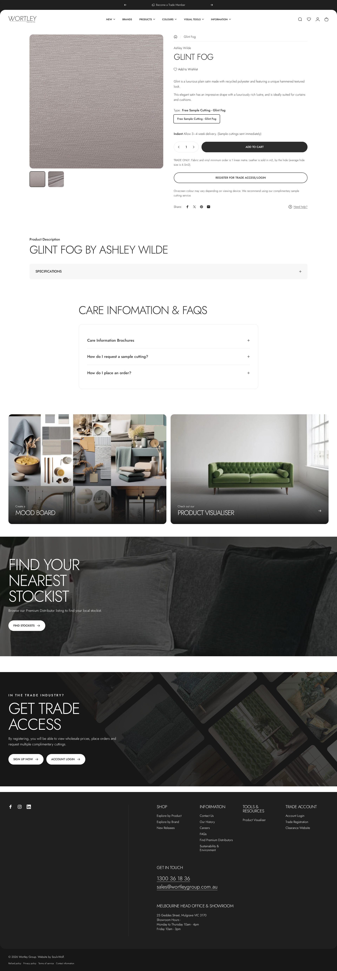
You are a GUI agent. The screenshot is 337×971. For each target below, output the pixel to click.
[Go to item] (37, 179)
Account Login (295, 816)
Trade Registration (297, 822)
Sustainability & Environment (209, 848)
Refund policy (14, 963)
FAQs (203, 834)
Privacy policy (29, 963)
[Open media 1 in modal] (96, 101)
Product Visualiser (254, 820)
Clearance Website (298, 828)
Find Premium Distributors (216, 840)
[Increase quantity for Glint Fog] (194, 147)
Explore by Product (169, 816)
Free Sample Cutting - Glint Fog (196, 119)
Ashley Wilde (182, 48)
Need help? (301, 207)
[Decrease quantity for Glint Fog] (178, 147)
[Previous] (125, 5)
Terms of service (46, 963)
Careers (205, 828)
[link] (241, 178)
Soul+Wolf (58, 957)
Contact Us (207, 816)
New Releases (166, 828)
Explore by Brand (168, 822)
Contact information (65, 963)
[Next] (212, 5)
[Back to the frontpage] (175, 37)
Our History (207, 822)
